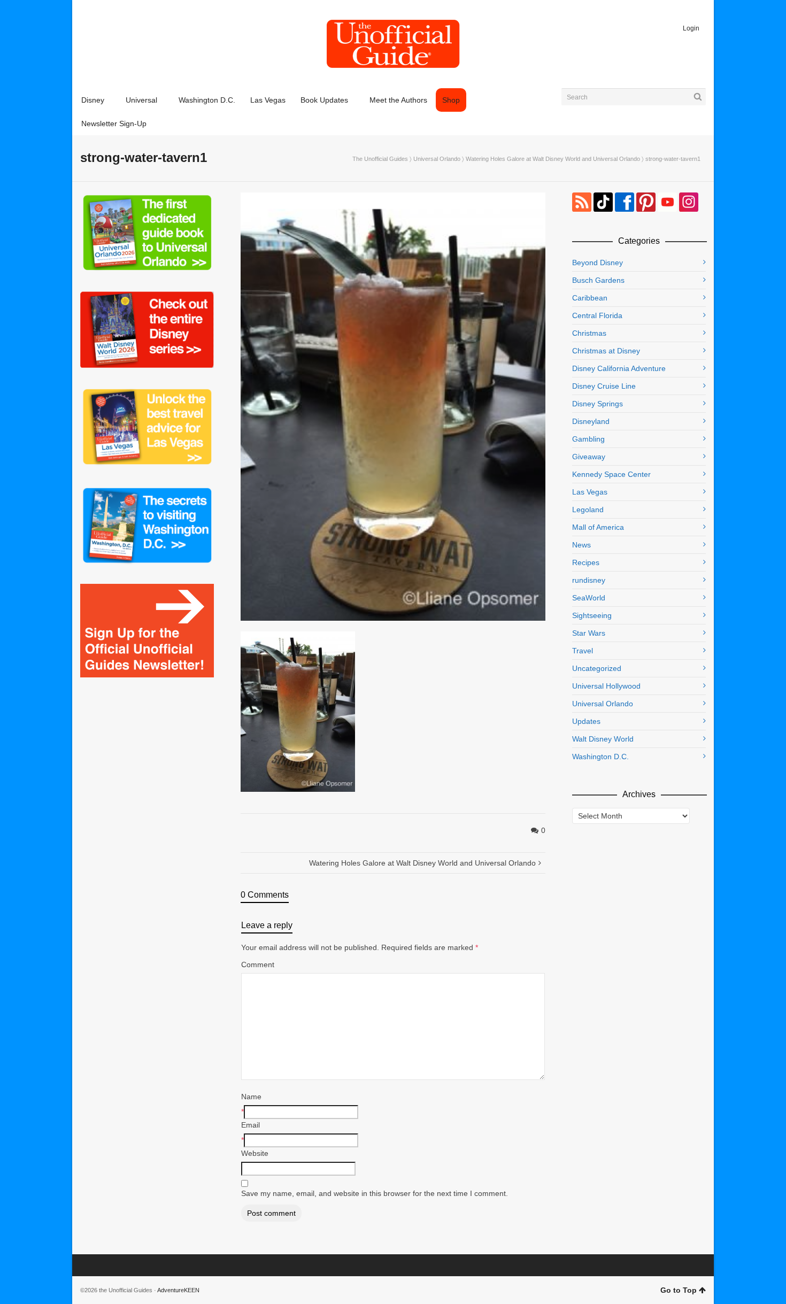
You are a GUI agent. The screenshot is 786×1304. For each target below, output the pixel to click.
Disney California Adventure (619, 368)
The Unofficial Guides (380, 159)
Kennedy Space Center (611, 474)
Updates (586, 721)
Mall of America (598, 527)
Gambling (588, 439)
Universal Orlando (436, 159)
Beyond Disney (597, 262)
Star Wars (588, 633)
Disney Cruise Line (604, 386)
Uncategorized (596, 668)
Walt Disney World (603, 739)
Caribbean (589, 298)
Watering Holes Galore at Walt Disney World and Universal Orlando (553, 159)
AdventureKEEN (178, 1290)
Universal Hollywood (606, 686)
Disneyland (591, 421)
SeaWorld (588, 597)
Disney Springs (597, 403)
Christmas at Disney (606, 350)
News (581, 545)
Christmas (589, 333)
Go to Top (678, 1290)
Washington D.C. (600, 756)
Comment (257, 964)
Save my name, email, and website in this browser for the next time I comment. (374, 1193)
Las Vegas (589, 492)
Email (250, 1125)
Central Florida (597, 315)
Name (251, 1096)
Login (691, 28)
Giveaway (588, 456)
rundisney (588, 580)
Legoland (588, 509)
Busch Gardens (598, 280)
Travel (582, 650)
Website (254, 1153)
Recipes (585, 562)
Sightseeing (592, 615)
